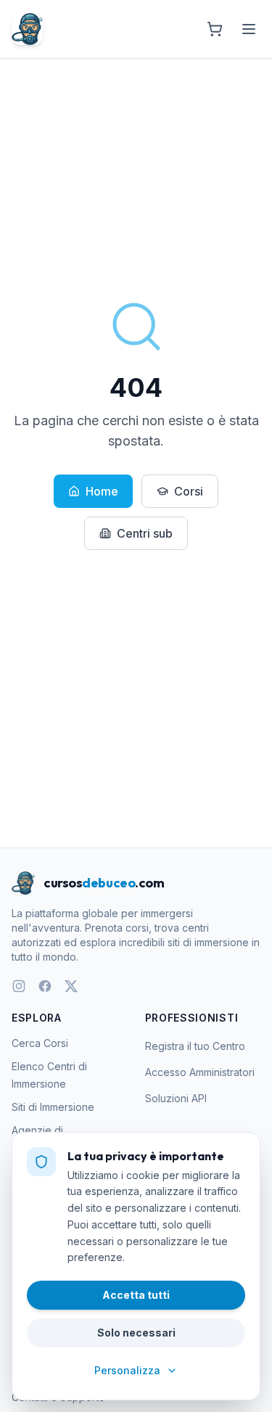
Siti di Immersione (53, 1107)
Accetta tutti (136, 1295)
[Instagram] (19, 986)
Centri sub (145, 533)
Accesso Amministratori (200, 1072)
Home (102, 491)
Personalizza (127, 1370)
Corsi (188, 491)
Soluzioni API (176, 1098)
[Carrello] (214, 29)
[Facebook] (45, 986)
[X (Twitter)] (71, 986)
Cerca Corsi (40, 1043)
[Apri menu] (248, 29)
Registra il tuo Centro (195, 1046)
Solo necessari (136, 1332)
